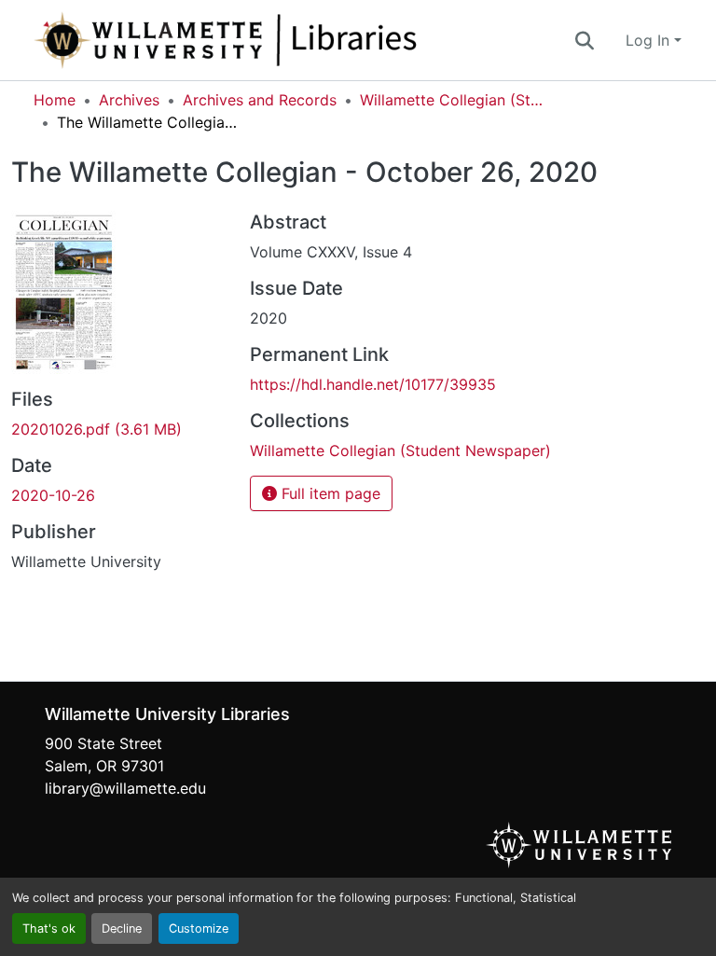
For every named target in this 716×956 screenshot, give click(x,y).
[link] (119, 429)
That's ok (49, 928)
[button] (287, 40)
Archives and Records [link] (260, 99)
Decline (122, 928)
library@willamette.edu (125, 788)
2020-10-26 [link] (53, 495)
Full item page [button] (328, 493)
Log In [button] (650, 40)
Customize (198, 928)
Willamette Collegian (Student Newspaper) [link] (453, 99)
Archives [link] (129, 99)
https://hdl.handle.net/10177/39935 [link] (373, 384)
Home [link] (55, 99)
